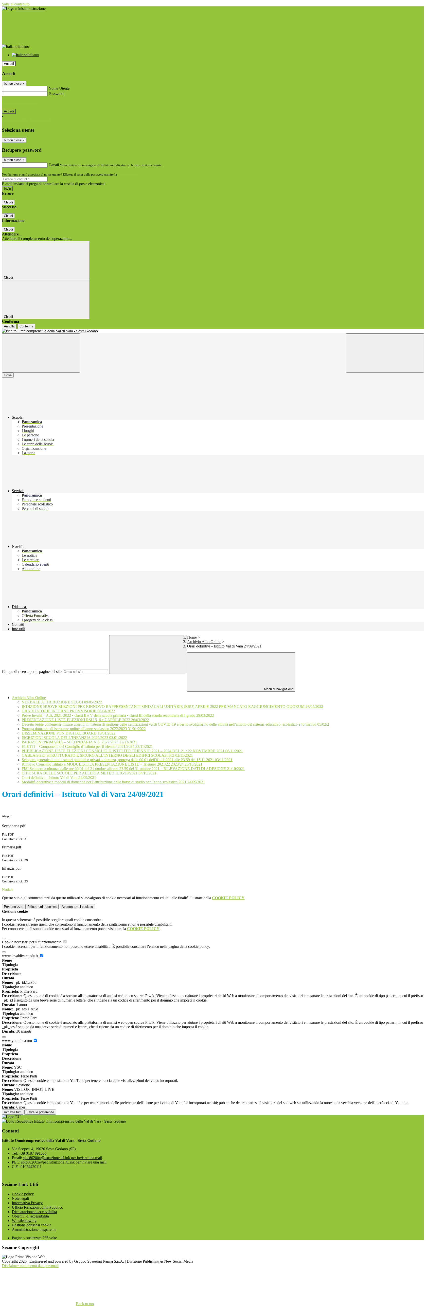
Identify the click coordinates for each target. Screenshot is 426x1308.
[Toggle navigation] (41, 353)
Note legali (20, 1198)
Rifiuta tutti (42, 907)
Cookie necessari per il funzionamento (32, 942)
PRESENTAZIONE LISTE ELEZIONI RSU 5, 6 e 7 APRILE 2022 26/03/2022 (85, 720)
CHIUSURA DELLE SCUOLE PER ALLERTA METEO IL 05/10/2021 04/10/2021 (89, 773)
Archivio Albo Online (204, 642)
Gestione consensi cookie (31, 1225)
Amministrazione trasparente (34, 1229)
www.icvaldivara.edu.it (20, 956)
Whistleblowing (24, 1220)
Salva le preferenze (40, 1112)
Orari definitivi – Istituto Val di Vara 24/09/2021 (59, 777)
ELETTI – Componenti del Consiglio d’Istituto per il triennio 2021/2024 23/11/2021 (87, 746)
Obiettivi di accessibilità (30, 1216)
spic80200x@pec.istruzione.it (63, 1162)
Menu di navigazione (278, 689)
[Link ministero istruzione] (24, 8)
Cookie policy (23, 1194)
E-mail (54, 165)
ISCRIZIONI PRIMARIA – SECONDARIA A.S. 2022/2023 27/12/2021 (79, 742)
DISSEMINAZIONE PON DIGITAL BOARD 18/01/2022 (68, 733)
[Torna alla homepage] (213, 331)
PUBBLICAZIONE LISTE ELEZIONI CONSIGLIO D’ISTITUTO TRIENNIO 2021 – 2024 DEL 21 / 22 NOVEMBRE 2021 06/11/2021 (132, 751)
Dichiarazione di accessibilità (34, 1212)
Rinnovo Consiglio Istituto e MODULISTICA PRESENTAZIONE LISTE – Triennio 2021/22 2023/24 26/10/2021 (112, 764)
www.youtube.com (17, 1041)
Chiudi (8, 202)
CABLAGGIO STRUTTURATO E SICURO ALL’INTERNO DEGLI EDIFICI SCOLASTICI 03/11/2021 (107, 755)
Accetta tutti (77, 907)
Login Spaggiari (128, 174)
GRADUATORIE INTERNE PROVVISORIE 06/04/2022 (68, 711)
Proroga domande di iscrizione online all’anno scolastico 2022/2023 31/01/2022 (84, 729)
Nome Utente (59, 88)
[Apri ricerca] (385, 353)
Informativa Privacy (27, 1203)
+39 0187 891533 (33, 1153)
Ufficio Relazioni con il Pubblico (37, 1207)
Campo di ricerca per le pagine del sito (32, 671)
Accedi (9, 64)
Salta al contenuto (16, 4)
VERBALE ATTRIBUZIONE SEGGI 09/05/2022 (62, 702)
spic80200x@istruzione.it (62, 1158)
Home (192, 637)
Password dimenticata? (19, 102)
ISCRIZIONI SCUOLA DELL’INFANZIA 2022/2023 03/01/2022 (74, 737)
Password (56, 93)
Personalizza (13, 907)
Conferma (26, 326)
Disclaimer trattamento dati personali (30, 1266)
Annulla (9, 326)
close (8, 375)
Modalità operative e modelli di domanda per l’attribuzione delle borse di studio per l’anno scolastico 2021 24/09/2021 (113, 782)
